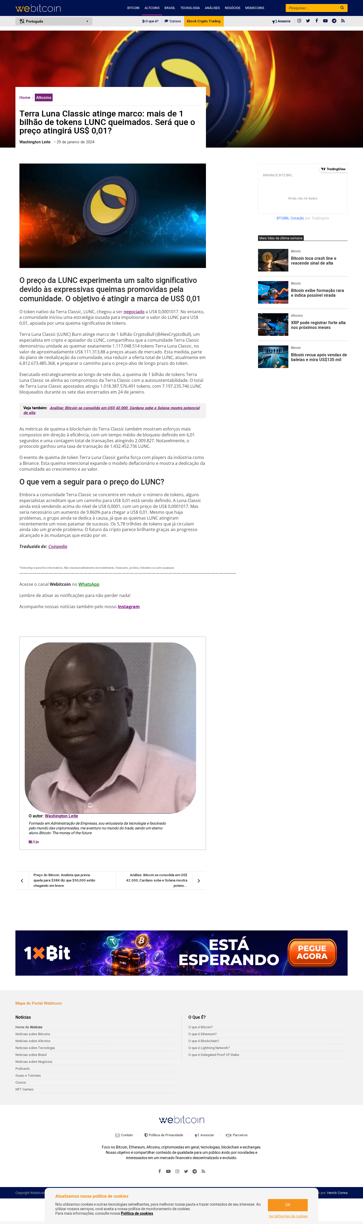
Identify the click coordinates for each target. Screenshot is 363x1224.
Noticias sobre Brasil (31, 1054)
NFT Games (24, 1089)
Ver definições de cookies (288, 1216)
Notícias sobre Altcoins (32, 1040)
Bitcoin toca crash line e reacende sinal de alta (313, 261)
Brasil (169, 8)
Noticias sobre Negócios (33, 1061)
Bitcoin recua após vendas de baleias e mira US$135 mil (319, 357)
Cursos (175, 21)
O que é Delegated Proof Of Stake (213, 1054)
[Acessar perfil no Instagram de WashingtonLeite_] (34, 841)
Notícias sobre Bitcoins (32, 1034)
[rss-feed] (343, 21)
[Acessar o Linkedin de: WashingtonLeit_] (37, 841)
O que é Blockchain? (203, 1040)
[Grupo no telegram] (334, 21)
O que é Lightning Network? (209, 1047)
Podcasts (22, 1068)
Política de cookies (137, 1213)
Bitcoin (133, 8)
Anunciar (207, 1135)
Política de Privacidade (165, 1135)
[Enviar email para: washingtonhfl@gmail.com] (31, 841)
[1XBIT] (181, 953)
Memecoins (254, 8)
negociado (134, 312)
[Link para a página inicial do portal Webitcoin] (181, 1119)
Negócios (232, 8)
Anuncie (283, 21)
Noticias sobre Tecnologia (35, 1047)
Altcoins (152, 8)
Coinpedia (57, 546)
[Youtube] (326, 21)
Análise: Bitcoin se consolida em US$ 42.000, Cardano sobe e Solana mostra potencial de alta (111, 410)
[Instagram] (299, 21)
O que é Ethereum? (202, 1034)
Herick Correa (337, 1192)
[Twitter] (308, 21)
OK (287, 1205)
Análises (212, 8)
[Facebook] (317, 21)
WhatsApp (88, 584)
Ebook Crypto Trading (203, 21)
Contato (126, 1135)
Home (25, 98)
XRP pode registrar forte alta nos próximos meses (318, 325)
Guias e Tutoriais (28, 1075)
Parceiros (240, 1135)
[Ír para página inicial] (53, 8)
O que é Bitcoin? (200, 1027)
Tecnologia (190, 8)
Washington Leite (61, 816)
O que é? (151, 21)
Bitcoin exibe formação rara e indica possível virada (317, 293)
